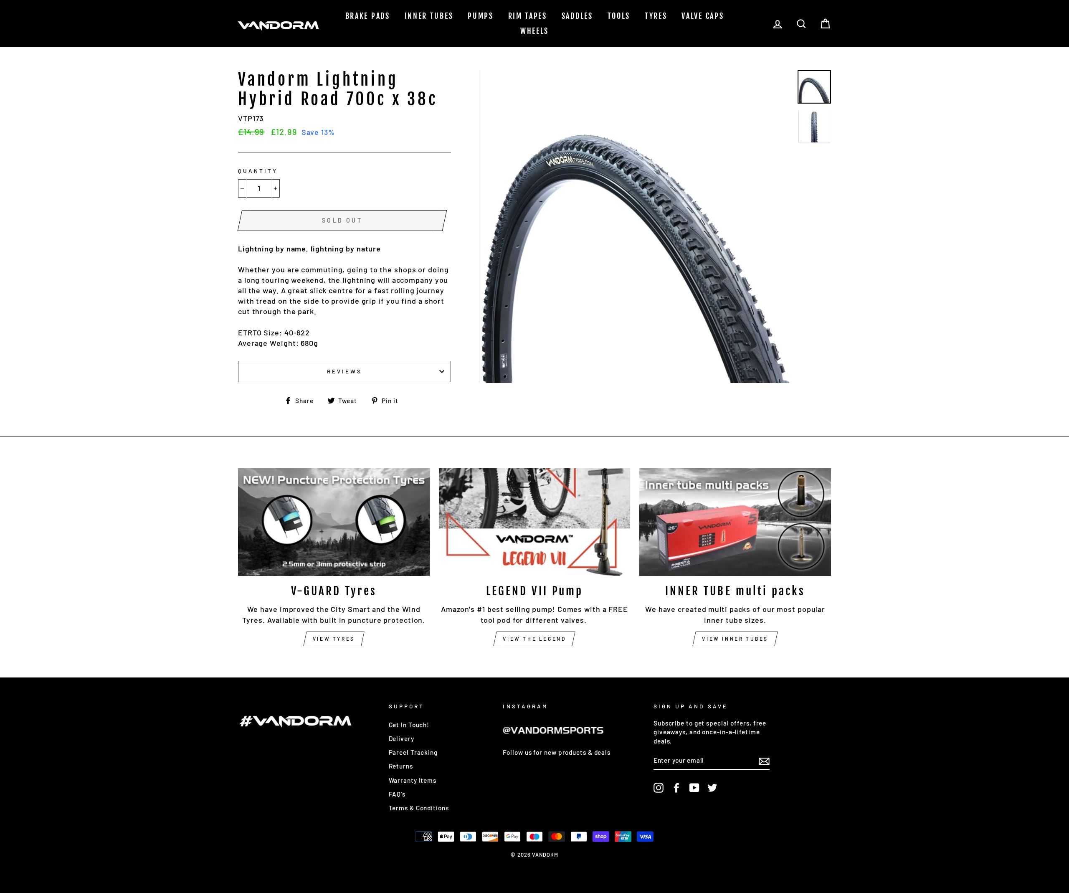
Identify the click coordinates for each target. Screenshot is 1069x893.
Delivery (401, 738)
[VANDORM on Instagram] (659, 787)
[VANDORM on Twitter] (712, 787)
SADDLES (577, 15)
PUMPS (481, 15)
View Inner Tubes (735, 639)
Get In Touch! (409, 724)
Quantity (258, 170)
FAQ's (397, 794)
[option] (635, 226)
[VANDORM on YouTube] (694, 787)
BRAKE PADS (367, 15)
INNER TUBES (429, 15)
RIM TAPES (527, 15)
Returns (401, 766)
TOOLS (619, 15)
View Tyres (334, 639)
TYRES (656, 15)
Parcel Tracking (413, 752)
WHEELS (534, 31)
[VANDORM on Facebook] (676, 787)
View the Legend (534, 639)
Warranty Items (413, 780)
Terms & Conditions (419, 808)
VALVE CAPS (702, 15)
